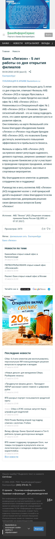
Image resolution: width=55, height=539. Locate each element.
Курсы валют (32, 43)
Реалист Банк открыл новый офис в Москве (25, 276)
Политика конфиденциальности (30, 490)
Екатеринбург (8, 76)
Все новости (11, 457)
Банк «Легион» (9, 240)
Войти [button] (48, 35)
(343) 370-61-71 (23, 485)
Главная (6, 51)
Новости (18, 43)
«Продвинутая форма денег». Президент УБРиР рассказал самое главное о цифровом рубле (27, 387)
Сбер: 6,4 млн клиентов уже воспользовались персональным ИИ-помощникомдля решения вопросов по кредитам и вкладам (27, 362)
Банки (5, 43)
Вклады (46, 43)
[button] (3, 34)
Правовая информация (13, 493)
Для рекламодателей (37, 493)
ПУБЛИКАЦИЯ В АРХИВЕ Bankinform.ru (21, 81)
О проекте (7, 490)
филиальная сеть (18, 236)
